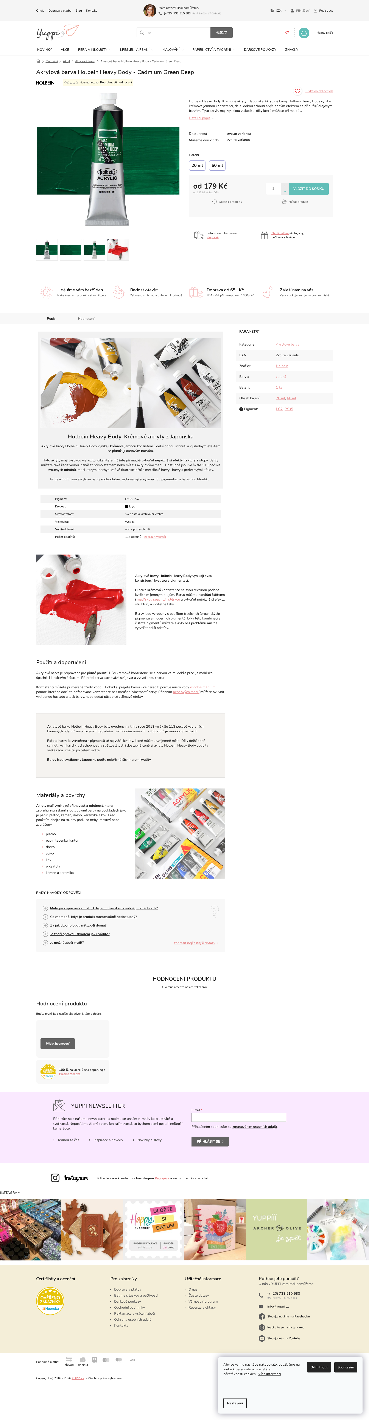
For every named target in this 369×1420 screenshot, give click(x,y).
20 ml (280, 398)
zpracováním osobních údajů (254, 1126)
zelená (281, 376)
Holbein (282, 366)
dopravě (213, 237)
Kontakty (121, 1325)
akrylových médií (186, 692)
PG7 (279, 409)
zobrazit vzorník (155, 537)
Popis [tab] (51, 318)
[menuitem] (44, 49)
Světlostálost (64, 514)
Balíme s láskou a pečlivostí (136, 1295)
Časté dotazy (198, 1295)
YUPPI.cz (78, 1378)
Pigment (60, 499)
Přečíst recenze (70, 1074)
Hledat (221, 33)
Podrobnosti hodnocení (116, 82)
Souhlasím (346, 1367)
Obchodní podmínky (129, 1307)
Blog (79, 11)
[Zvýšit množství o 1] (285, 186)
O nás (40, 11)
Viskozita (61, 522)
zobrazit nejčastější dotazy (194, 943)
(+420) (177, 13)
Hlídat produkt (298, 202)
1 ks (279, 387)
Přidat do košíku (309, 189)
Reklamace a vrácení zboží (134, 1313)
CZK (279, 11)
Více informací (269, 1374)
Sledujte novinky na (288, 1316)
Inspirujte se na (285, 1327)
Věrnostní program (203, 1301)
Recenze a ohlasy (202, 1307)
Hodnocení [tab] (86, 318)
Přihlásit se (208, 1141)
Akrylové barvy (287, 344)
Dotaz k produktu (230, 202)
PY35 (289, 409)
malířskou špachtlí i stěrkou (158, 599)
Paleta (52, 740)
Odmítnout (319, 1367)
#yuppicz (162, 1178)
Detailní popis (199, 118)
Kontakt (91, 11)
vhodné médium (202, 687)
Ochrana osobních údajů (132, 1319)
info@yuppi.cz (278, 1306)
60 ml (291, 398)
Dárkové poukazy (127, 1301)
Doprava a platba (59, 11)
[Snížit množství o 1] (285, 192)
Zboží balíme (280, 233)
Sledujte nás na (283, 1338)
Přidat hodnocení (58, 1044)
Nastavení (235, 1403)
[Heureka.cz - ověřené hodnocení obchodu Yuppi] (50, 1301)
